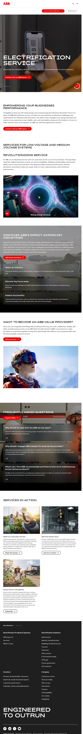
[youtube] (19, 728)
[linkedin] (9, 728)
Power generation (48, 663)
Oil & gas (45, 660)
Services (6, 640)
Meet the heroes (11, 553)
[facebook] (4, 728)
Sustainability (47, 693)
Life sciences (46, 666)
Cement (45, 647)
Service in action (50, 553)
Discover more (10, 339)
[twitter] (14, 728)
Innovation (46, 686)
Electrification (8, 625)
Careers (44, 689)
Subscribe (9, 611)
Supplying (45, 699)
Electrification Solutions (51, 633)
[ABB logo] (6, 3)
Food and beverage (49, 657)
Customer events (48, 676)
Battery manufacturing (50, 640)
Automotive (46, 637)
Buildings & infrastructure (51, 644)
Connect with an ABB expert (52, 11)
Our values (45, 696)
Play (40, 196)
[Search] (73, 3)
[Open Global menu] (77, 3)
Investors (7, 672)
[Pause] (76, 86)
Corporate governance (11, 683)
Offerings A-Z (8, 637)
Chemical (45, 650)
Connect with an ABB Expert (16, 77)
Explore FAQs (10, 418)
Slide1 (5, 86)
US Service (71, 11)
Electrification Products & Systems (16, 633)
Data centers (46, 653)
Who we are (46, 683)
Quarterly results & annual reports (16, 680)
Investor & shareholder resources (15, 676)
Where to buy (8, 644)
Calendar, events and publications (16, 686)
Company (45, 672)
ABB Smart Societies (13, 258)
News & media (47, 680)
